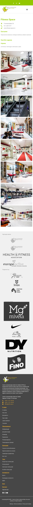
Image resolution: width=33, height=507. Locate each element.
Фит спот (4, 456)
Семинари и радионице (8, 453)
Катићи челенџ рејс (7, 469)
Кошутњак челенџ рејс (8, 461)
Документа (5, 415)
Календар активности (7, 478)
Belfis (3, 480)
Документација (6, 431)
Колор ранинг (5, 464)
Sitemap (11, 503)
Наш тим (4, 412)
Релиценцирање (6, 439)
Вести (3, 475)
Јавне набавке (6, 420)
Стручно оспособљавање (8, 448)
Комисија (4, 434)
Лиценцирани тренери (7, 442)
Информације (5, 429)
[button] (27, 9)
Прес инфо (5, 418)
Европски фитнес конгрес (8, 451)
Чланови (4, 423)
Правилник (5, 437)
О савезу (4, 410)
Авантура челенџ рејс (7, 466)
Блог (3, 484)
